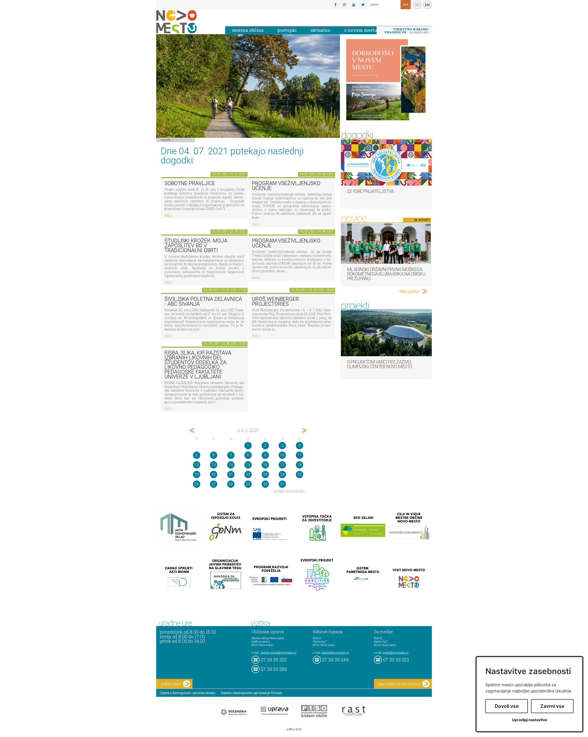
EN (427, 5)
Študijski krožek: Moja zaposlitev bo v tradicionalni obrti (195, 245)
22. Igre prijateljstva (370, 191)
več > (168, 215)
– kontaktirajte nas (406, 31)
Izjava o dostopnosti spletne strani (188, 693)
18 (299, 465)
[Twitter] (363, 4)
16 (265, 465)
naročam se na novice (399, 683)
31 (282, 484)
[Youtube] (353, 4)
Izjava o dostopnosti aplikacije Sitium (252, 693)
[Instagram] (344, 4)
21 (231, 474)
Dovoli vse (507, 706)
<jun (192, 430)
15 (248, 465)
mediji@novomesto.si (395, 652)
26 (197, 484)
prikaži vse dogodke (289, 491)
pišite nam (171, 683)
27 (214, 484)
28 (231, 484)
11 (299, 455)
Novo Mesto (187, 21)
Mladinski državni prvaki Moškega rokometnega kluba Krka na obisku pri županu (386, 274)
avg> (303, 430)
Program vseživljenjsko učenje (286, 185)
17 (282, 465)
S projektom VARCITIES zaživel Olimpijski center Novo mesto (379, 364)
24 (282, 474)
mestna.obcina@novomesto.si (278, 652)
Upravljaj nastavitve (529, 720)
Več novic (409, 291)
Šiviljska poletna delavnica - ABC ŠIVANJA (203, 301)
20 (214, 474)
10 (282, 455)
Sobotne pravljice (189, 183)
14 (231, 465)
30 (265, 484)
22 (248, 474)
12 (197, 465)
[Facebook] (335, 4)
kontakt (417, 5)
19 (197, 474)
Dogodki (166, 140)
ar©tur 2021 (294, 729)
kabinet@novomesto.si (335, 652)
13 (214, 465)
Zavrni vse (552, 706)
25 (299, 474)
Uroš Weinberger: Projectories (276, 301)
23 (265, 474)
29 (248, 484)
